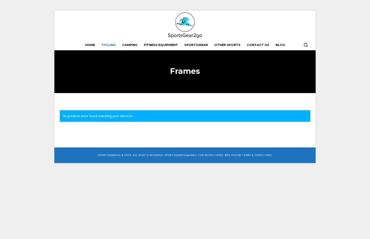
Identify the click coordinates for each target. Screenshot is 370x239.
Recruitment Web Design (223, 155)
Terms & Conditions (257, 155)
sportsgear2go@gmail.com (184, 155)
